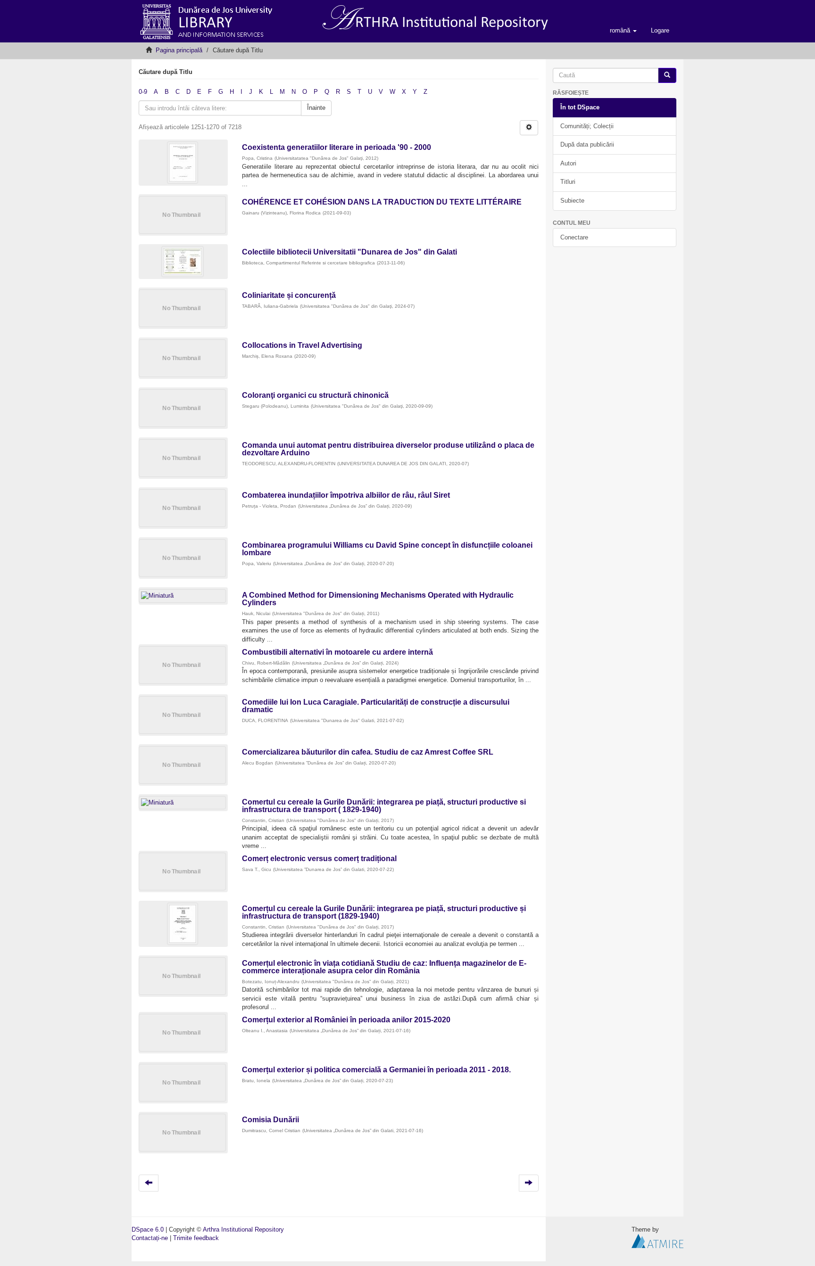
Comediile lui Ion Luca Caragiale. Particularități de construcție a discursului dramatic (375, 706)
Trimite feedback (196, 1237)
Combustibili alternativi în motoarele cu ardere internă (337, 652)
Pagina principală (179, 50)
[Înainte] (667, 75)
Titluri (567, 181)
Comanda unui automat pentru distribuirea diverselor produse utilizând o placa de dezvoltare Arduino (388, 449)
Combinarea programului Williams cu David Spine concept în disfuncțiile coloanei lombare (387, 549)
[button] (623, 30)
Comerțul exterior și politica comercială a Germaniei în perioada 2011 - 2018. (376, 1070)
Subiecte (572, 200)
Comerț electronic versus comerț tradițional (319, 859)
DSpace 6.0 (148, 1229)
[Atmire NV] (657, 1240)
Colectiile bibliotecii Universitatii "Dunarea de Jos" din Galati (349, 252)
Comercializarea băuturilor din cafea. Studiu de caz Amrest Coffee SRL (367, 752)
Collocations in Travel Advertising (302, 345)
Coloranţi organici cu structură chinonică (315, 395)
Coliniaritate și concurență (289, 295)
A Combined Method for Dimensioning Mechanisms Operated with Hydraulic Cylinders (378, 599)
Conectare (574, 237)
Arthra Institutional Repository (243, 1229)
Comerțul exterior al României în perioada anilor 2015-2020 (346, 1020)
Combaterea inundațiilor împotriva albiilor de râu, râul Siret (346, 495)
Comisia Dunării (270, 1120)
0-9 (143, 91)
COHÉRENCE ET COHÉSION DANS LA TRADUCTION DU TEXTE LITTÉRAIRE (382, 202)
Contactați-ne (150, 1237)
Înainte (316, 107)
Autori (568, 163)
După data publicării (587, 144)
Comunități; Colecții (587, 126)
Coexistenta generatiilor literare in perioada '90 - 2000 (336, 147)
